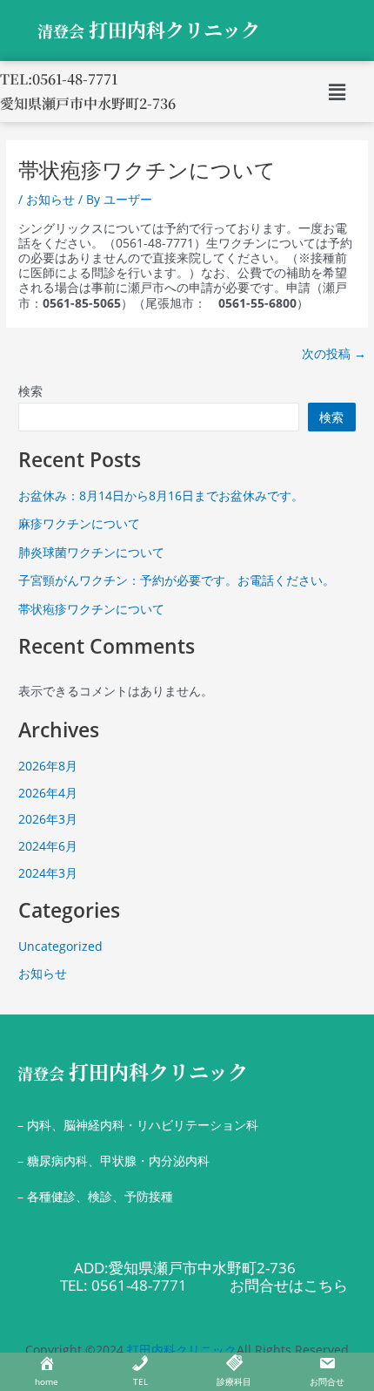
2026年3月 (47, 819)
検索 (30, 391)
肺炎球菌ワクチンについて (91, 552)
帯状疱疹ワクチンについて (91, 609)
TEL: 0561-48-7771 (123, 1285)
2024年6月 (47, 846)
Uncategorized (60, 946)
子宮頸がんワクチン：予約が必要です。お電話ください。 (176, 580)
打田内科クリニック (132, 1071)
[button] (336, 91)
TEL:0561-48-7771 (58, 79)
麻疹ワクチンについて (79, 523)
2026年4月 (47, 792)
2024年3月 (47, 873)
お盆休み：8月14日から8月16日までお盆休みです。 (161, 495)
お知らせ (50, 199)
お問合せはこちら (289, 1285)
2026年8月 (47, 765)
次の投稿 (334, 354)
